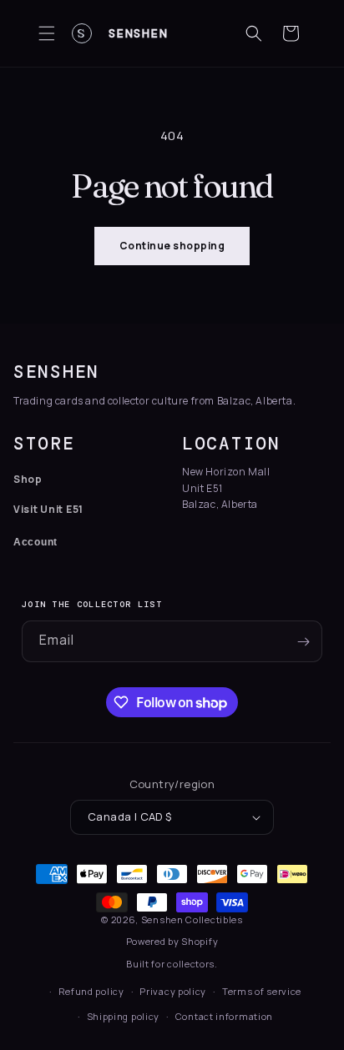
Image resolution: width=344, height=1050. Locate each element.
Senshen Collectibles (192, 919)
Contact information (224, 1016)
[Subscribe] (303, 641)
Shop (28, 479)
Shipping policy (123, 1016)
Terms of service (261, 991)
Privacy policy (172, 991)
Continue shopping (172, 246)
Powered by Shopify (172, 941)
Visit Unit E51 (48, 509)
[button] (46, 33)
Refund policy (91, 991)
